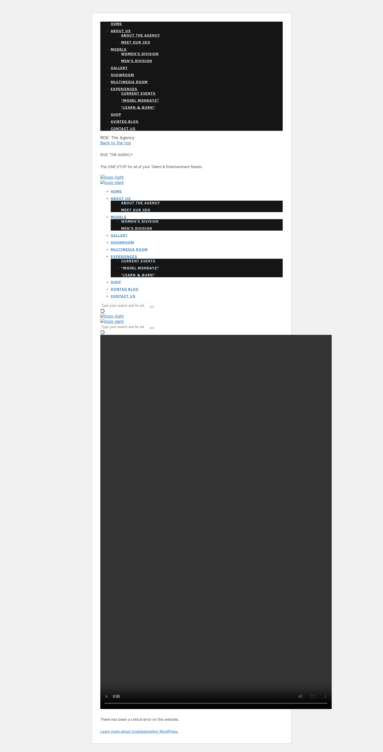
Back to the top (115, 142)
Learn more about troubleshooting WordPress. (139, 731)
